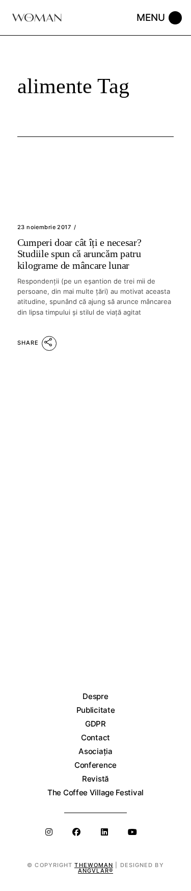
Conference (95, 765)
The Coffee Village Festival (95, 792)
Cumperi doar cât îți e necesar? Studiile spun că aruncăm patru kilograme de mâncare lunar (79, 254)
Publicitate (95, 710)
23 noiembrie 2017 (44, 227)
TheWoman (93, 865)
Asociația (95, 751)
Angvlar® (95, 870)
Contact (95, 737)
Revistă (95, 779)
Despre (95, 696)
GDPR (95, 724)
